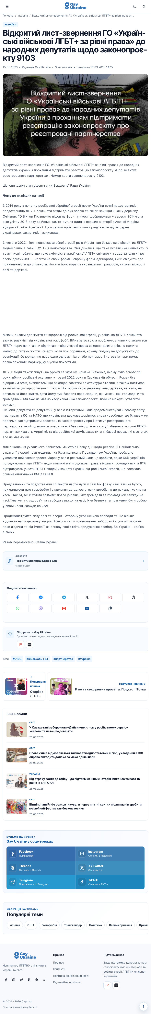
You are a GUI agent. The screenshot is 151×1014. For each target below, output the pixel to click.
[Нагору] (143, 1006)
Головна (8, 15)
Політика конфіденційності (70, 975)
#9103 (17, 658)
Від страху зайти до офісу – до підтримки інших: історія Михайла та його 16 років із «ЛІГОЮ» (84, 781)
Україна (23, 15)
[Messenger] (41, 597)
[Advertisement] (75, 304)
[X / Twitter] (29, 980)
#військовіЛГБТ (37, 658)
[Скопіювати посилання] (110, 608)
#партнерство (63, 658)
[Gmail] (64, 608)
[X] (87, 597)
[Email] (87, 608)
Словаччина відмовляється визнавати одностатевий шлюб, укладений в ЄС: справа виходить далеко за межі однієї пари (86, 755)
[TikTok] (44, 980)
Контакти (59, 969)
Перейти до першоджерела (36, 561)
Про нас (58, 962)
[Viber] (41, 608)
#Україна (84, 658)
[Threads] (133, 597)
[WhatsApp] (18, 608)
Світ (32, 722)
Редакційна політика (67, 982)
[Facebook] (18, 597)
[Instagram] (110, 597)
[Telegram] (64, 597)
